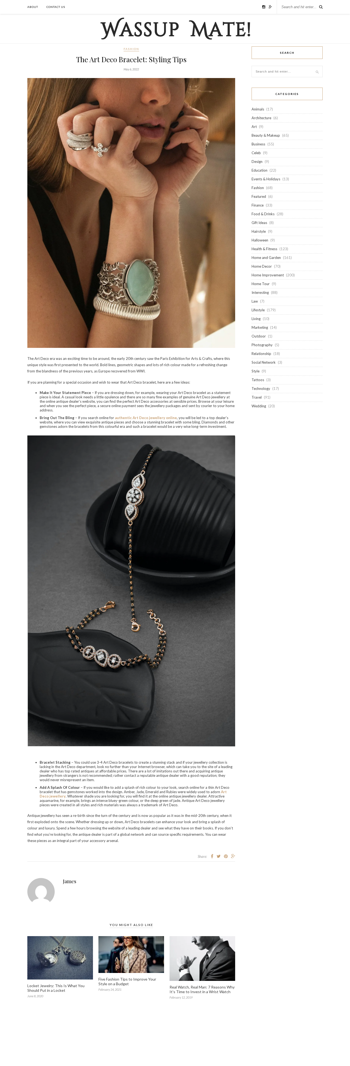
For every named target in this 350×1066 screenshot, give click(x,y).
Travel (257, 397)
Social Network (264, 362)
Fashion (131, 48)
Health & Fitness (264, 249)
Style (255, 371)
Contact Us (55, 6)
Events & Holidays (266, 179)
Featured (259, 196)
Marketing (260, 327)
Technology (261, 388)
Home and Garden (266, 257)
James (69, 881)
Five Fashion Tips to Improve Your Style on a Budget (127, 981)
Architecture (261, 118)
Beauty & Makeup (266, 135)
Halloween (260, 240)
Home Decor (262, 266)
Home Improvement (268, 275)
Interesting (260, 292)
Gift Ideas (259, 222)
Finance (258, 205)
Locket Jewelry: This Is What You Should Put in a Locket (55, 988)
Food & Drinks (263, 214)
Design (257, 161)
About (32, 6)
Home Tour (261, 284)
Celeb (256, 153)
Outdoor (259, 336)
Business (258, 144)
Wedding (259, 406)
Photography (262, 345)
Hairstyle (259, 231)
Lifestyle (258, 310)
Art (254, 126)
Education (259, 170)
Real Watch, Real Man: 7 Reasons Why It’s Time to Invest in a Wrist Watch (202, 989)
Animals (258, 109)
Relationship (261, 353)
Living (256, 318)
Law (255, 301)
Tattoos (258, 380)
